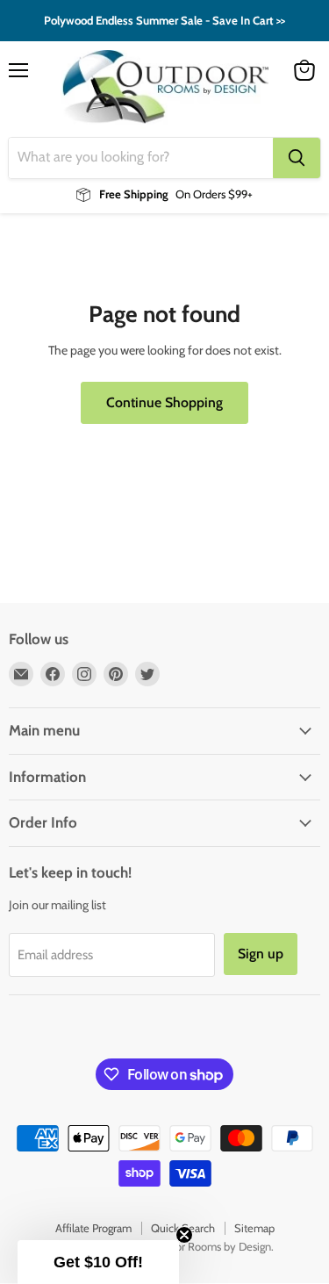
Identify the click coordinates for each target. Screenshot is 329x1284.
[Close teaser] (184, 1235)
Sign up (260, 953)
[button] (98, 1262)
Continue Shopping (164, 402)
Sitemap (254, 1228)
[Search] (296, 158)
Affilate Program (93, 1228)
